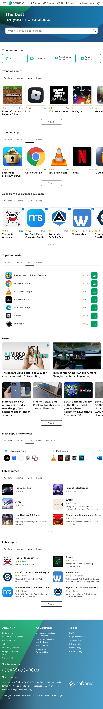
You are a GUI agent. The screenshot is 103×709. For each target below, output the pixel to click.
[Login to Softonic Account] (98, 3)
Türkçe (14, 689)
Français (35, 682)
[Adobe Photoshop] (81, 458)
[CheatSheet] (28, 458)
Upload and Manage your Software (45, 640)
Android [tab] (19, 78)
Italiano (60, 682)
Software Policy (42, 645)
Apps (37, 3)
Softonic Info (7, 633)
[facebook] (4, 670)
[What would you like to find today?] (94, 31)
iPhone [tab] (39, 78)
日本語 (5, 686)
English (19, 682)
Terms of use (75, 640)
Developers (88, 3)
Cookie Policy (75, 648)
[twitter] (20, 670)
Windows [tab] (8, 78)
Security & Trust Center (12, 636)
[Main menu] (4, 3)
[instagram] (10, 670)
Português (37, 686)
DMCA (72, 633)
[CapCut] (74, 458)
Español (27, 682)
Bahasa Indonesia (48, 682)
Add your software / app (11, 652)
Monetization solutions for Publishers (45, 634)
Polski (29, 686)
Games (50, 3)
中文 (30, 689)
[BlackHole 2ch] (7, 458)
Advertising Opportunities (42, 650)
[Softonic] (16, 3)
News (72, 3)
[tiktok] (15, 670)
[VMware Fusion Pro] (35, 458)
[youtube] (31, 670)
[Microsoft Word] (99, 458)
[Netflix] (60, 458)
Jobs (4, 644)
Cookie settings (76, 651)
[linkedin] (26, 670)
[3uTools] (14, 458)
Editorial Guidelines (10, 648)
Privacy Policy (75, 644)
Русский (46, 686)
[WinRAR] (21, 458)
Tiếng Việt (22, 689)
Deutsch (11, 682)
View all (51, 122)
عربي (4, 682)
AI (62, 3)
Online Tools (7, 658)
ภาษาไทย (6, 689)
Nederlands (21, 686)
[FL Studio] (67, 458)
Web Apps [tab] (50, 440)
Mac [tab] (30, 78)
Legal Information (77, 636)
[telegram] (36, 670)
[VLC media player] (53, 458)
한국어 (11, 686)
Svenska (55, 686)
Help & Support (9, 640)
